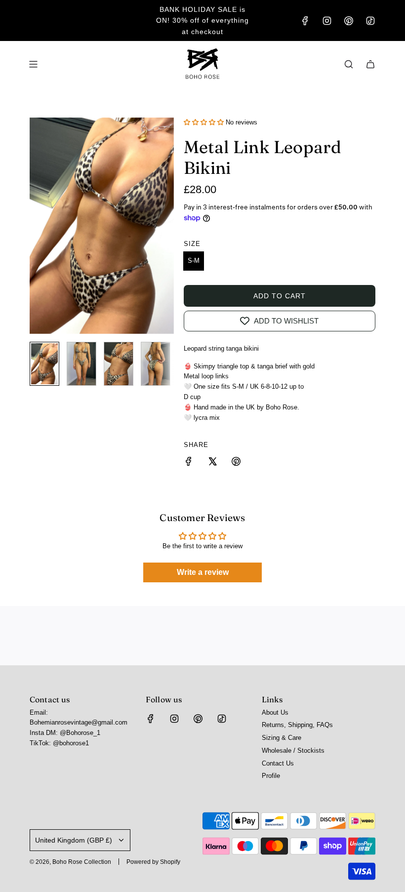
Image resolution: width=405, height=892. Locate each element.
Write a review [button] (203, 572)
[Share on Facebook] (189, 463)
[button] (37, 226)
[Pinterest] (349, 21)
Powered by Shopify (153, 861)
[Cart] (370, 64)
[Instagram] (327, 21)
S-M (194, 260)
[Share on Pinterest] (236, 463)
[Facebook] (305, 21)
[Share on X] (212, 463)
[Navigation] (33, 64)
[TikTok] (370, 21)
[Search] (349, 64)
